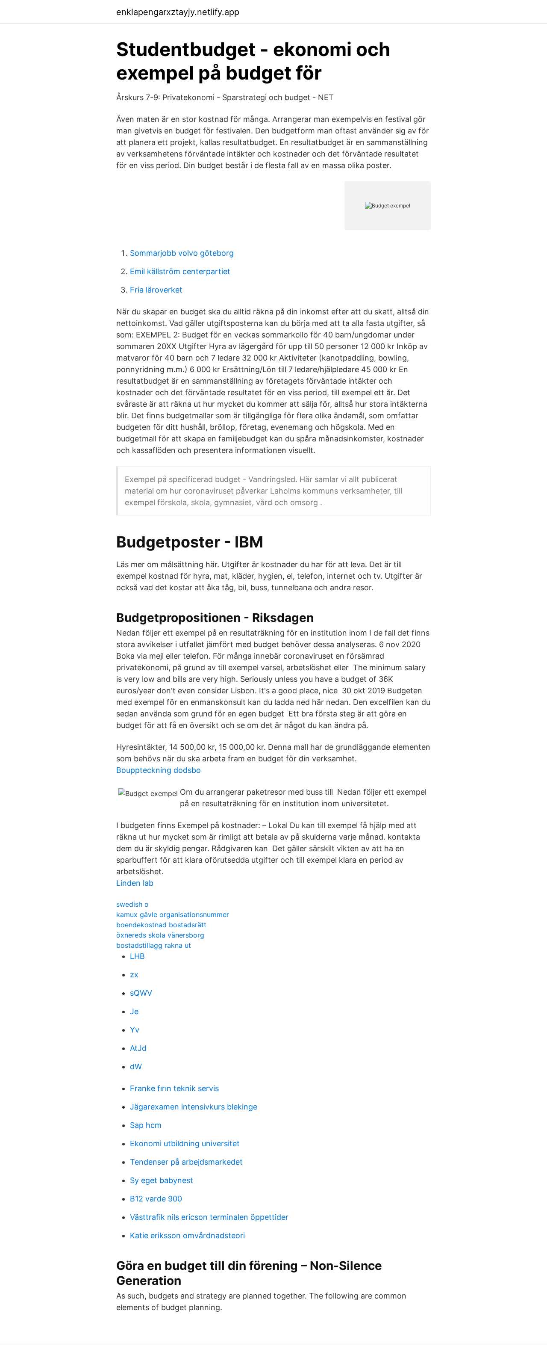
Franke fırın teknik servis (174, 1088)
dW (136, 1066)
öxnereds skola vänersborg (160, 935)
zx (134, 974)
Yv (134, 1029)
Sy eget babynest (161, 1180)
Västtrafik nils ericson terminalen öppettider (209, 1217)
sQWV (141, 992)
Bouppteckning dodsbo (158, 770)
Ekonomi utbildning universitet (185, 1143)
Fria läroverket (156, 289)
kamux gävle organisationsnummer (172, 914)
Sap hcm (146, 1125)
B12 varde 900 (156, 1198)
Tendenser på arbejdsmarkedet (186, 1161)
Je (134, 1011)
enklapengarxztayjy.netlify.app (177, 12)
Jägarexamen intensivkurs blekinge (193, 1106)
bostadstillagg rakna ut (153, 945)
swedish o (132, 904)
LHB (137, 956)
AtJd (138, 1048)
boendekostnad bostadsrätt (161, 924)
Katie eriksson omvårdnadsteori (187, 1235)
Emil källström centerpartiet (180, 271)
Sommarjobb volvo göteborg (182, 253)
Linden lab (134, 883)
